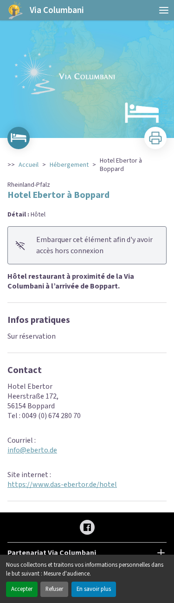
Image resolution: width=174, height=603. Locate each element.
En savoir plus (94, 589)
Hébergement (69, 165)
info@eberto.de (32, 450)
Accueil (29, 165)
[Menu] (163, 10)
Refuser (54, 589)
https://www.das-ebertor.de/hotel (62, 484)
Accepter (21, 589)
